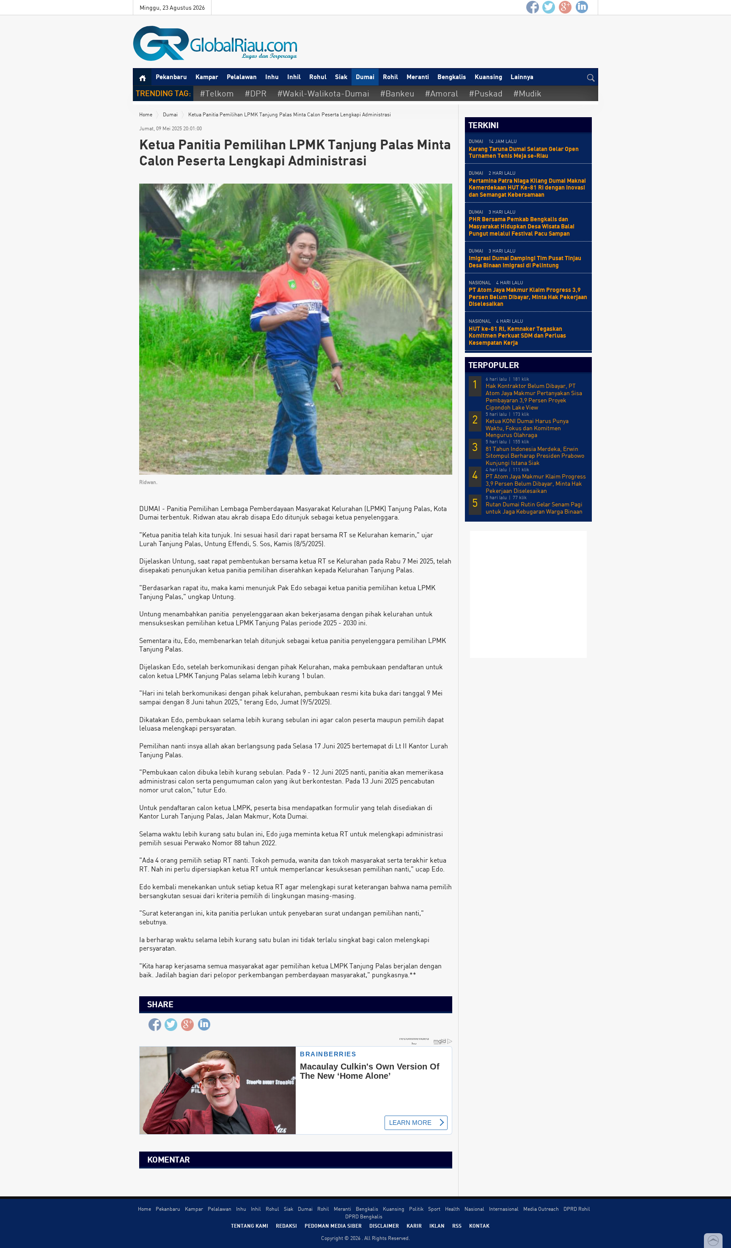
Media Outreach (541, 1209)
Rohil (390, 76)
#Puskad (486, 93)
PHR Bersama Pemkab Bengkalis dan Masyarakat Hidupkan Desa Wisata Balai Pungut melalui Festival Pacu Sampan (521, 226)
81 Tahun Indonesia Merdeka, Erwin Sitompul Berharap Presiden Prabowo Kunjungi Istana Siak (535, 456)
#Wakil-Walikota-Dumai (323, 93)
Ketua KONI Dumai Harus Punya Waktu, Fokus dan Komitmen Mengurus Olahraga (527, 428)
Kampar (206, 76)
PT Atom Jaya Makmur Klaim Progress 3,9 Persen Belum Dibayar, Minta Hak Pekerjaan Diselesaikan (528, 297)
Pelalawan (242, 76)
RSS (457, 1226)
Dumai (365, 76)
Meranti (418, 76)
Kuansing (488, 76)
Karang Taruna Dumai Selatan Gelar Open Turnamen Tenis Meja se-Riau (524, 152)
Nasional (474, 1209)
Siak (341, 76)
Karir (414, 1226)
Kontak (479, 1226)
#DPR (256, 93)
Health (452, 1209)
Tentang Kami (249, 1226)
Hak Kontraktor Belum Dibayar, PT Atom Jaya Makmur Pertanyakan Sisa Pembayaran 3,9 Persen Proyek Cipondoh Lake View (534, 396)
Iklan (437, 1226)
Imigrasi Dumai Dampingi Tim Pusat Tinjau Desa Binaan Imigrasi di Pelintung (525, 261)
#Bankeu (397, 93)
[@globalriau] (549, 7)
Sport (434, 1209)
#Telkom (217, 93)
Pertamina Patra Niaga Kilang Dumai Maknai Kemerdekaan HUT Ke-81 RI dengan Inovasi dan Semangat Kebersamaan (527, 187)
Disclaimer (384, 1226)
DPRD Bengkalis (363, 1216)
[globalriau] (532, 7)
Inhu (272, 76)
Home (145, 114)
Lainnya (522, 76)
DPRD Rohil (576, 1209)
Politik (416, 1209)
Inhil (294, 76)
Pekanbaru (171, 76)
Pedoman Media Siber (333, 1226)
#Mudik (527, 93)
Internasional (504, 1209)
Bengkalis (451, 76)
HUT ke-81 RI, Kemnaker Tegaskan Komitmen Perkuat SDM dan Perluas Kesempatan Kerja (517, 335)
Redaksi (286, 1226)
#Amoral (441, 93)
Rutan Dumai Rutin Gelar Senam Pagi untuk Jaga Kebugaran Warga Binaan (534, 508)
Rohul (318, 76)
